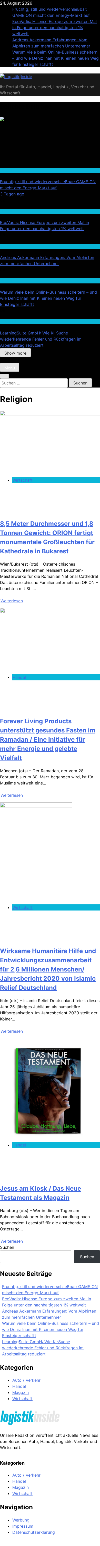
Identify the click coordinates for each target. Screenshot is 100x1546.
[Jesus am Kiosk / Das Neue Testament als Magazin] (44, 1138)
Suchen (7, 1247)
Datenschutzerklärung (33, 1532)
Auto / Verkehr (26, 1380)
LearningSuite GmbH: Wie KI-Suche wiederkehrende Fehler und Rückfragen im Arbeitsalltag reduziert (41, 339)
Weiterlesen (12, 600)
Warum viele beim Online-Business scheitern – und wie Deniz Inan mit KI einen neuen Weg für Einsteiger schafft (55, 58)
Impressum (22, 1526)
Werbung (20, 1520)
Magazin (20, 1392)
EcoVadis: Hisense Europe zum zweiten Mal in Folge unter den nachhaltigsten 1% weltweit (54, 27)
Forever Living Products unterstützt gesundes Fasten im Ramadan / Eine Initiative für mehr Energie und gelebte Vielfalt (47, 739)
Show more (15, 353)
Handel (6, 170)
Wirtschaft (9, 246)
